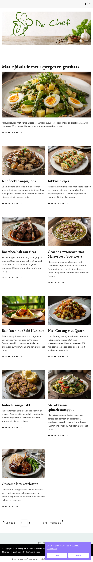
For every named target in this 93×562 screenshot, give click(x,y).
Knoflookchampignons (19, 180)
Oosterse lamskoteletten (20, 483)
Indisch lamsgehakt (16, 404)
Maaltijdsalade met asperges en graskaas (40, 66)
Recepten (22, 548)
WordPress (35, 552)
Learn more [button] (52, 549)
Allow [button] (78, 555)
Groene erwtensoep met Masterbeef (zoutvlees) (66, 254)
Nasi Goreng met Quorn (66, 330)
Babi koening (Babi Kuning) (23, 330)
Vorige (9, 523)
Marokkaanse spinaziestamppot (61, 407)
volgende (55, 523)
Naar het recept (11, 132)
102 (46, 523)
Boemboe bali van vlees (19, 251)
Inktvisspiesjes (58, 180)
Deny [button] (57, 555)
